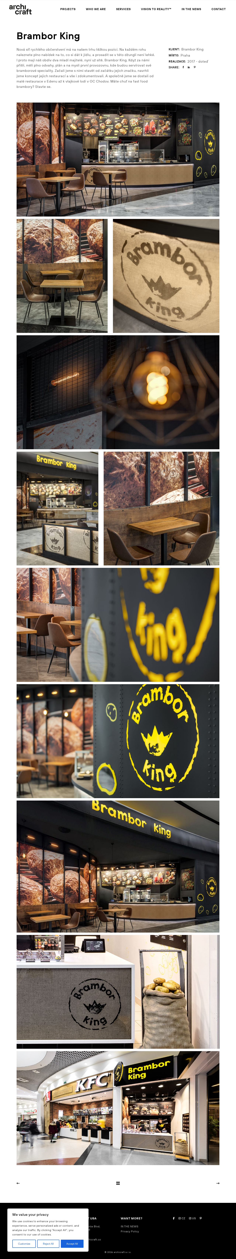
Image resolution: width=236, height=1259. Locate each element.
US (193, 1218)
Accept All (72, 1243)
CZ (183, 1218)
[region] (47, 1230)
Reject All (48, 1243)
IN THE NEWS (129, 1226)
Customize (24, 1243)
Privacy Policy (130, 1231)
